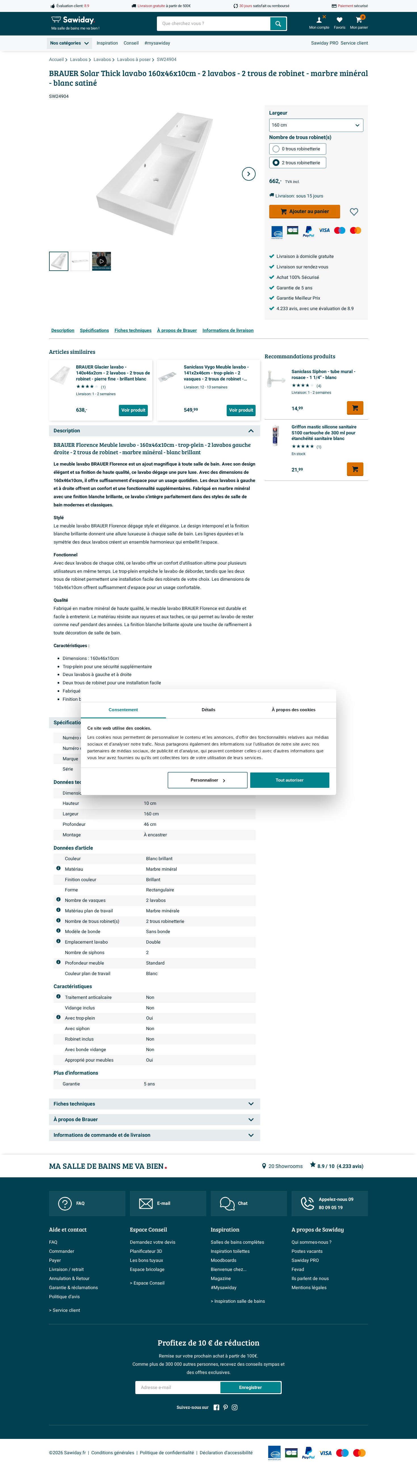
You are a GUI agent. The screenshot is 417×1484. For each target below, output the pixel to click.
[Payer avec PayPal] (308, 231)
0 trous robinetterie (301, 149)
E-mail (163, 1203)
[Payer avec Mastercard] (355, 230)
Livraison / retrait (66, 1269)
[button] (354, 212)
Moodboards (223, 1260)
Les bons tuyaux (146, 1260)
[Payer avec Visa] (324, 230)
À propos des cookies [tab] (293, 709)
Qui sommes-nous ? (312, 1242)
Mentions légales (309, 1287)
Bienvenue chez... (229, 1269)
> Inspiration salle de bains (238, 1301)
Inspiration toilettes (230, 1251)
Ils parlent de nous (310, 1278)
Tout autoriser (290, 780)
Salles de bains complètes (237, 1242)
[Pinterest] (225, 1407)
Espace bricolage (147, 1269)
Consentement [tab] (123, 709)
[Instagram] (234, 1407)
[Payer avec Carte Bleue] (292, 230)
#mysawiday (157, 43)
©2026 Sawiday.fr (67, 1452)
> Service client (64, 1310)
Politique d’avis (64, 1296)
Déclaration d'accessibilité (226, 1452)
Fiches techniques (133, 330)
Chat (242, 1203)
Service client (354, 43)
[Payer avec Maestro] (339, 230)
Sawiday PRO (324, 43)
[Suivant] (249, 174)
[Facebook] (216, 1407)
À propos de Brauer (177, 330)
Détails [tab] (209, 709)
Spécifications (94, 330)
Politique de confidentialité (167, 1452)
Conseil (131, 43)
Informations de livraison (228, 330)
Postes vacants (307, 1251)
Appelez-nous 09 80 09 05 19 (336, 1203)
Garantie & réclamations (73, 1287)
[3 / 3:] (101, 261)
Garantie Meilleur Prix (298, 298)
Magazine (221, 1278)
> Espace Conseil (147, 1283)
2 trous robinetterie (301, 162)
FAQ (80, 1203)
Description (62, 330)
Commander (61, 1251)
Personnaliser (204, 780)
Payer (55, 1260)
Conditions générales (112, 1452)
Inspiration (107, 43)
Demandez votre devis (152, 1242)
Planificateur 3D (146, 1251)
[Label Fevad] (277, 232)
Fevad (298, 1269)
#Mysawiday (224, 1287)
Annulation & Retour (69, 1278)
